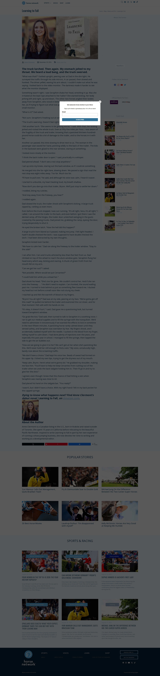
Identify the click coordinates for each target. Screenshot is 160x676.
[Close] (100, 102)
